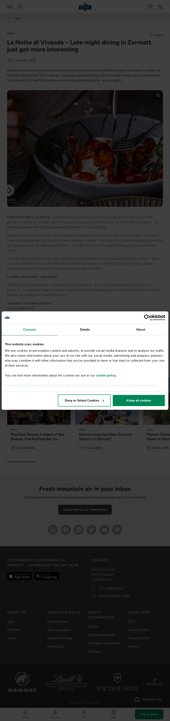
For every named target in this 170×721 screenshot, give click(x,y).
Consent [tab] (29, 329)
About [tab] (140, 329)
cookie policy (106, 375)
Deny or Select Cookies (82, 400)
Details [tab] (85, 329)
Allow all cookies (138, 400)
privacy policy (25, 385)
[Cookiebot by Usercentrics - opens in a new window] (147, 317)
